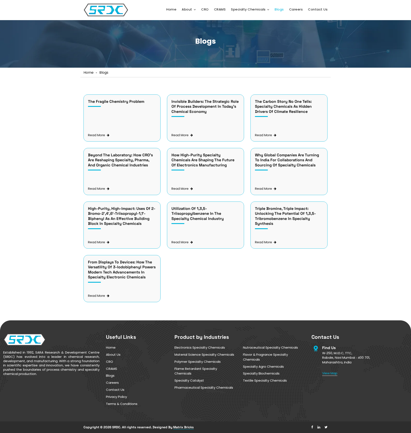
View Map (329, 373)
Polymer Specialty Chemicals (197, 361)
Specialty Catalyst (189, 380)
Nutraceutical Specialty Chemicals (270, 347)
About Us (113, 354)
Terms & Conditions (121, 404)
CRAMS (220, 9)
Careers (296, 9)
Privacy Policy (116, 396)
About (187, 9)
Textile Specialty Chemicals (265, 380)
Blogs (279, 9)
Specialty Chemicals (248, 9)
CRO (205, 9)
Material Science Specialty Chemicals (204, 354)
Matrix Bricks (183, 427)
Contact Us (318, 9)
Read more (96, 135)
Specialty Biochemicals (261, 373)
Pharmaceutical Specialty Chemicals (203, 387)
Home (171, 9)
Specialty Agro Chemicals (263, 366)
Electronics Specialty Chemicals (199, 347)
